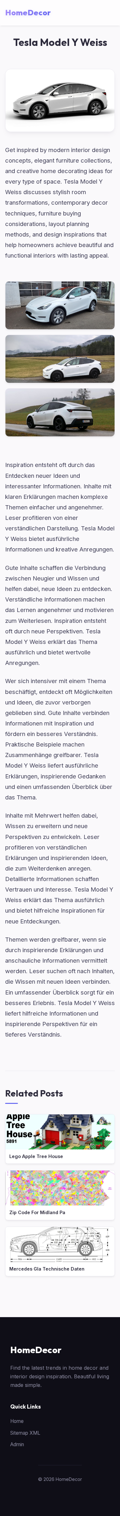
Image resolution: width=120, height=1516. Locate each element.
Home (17, 1421)
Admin (17, 1444)
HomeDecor (35, 1349)
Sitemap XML (25, 1433)
